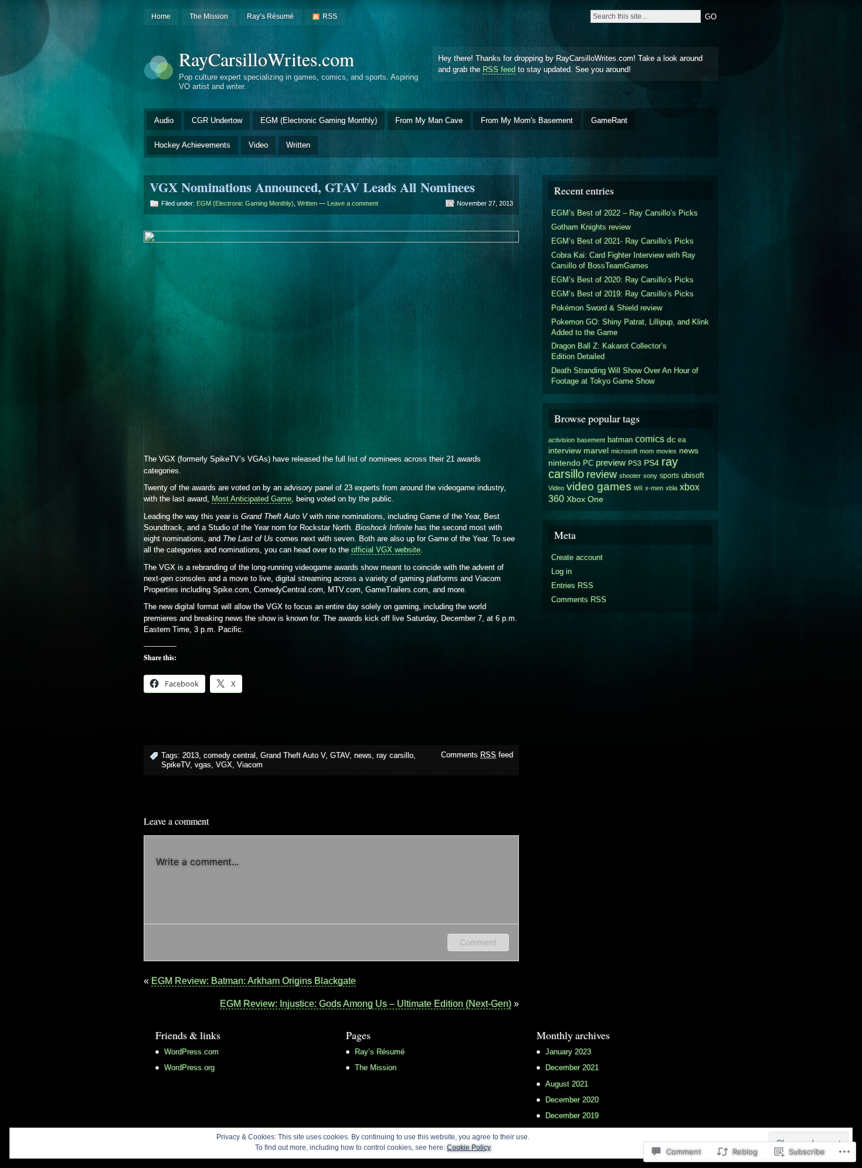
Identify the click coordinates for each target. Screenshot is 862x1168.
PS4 (651, 463)
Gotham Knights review (590, 227)
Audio (164, 120)
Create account (577, 557)
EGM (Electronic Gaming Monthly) (318, 120)
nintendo (564, 462)
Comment (478, 942)
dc (671, 439)
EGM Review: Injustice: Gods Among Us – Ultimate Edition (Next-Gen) (365, 1004)
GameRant (609, 120)
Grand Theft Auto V (292, 755)
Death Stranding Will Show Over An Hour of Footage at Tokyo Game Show (624, 375)
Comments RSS (578, 599)
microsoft (624, 451)
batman (620, 439)
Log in (561, 571)
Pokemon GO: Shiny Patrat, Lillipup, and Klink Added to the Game (630, 327)
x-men (654, 487)
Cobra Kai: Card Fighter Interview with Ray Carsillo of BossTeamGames (623, 260)
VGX (224, 764)
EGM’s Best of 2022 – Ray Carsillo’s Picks (624, 213)
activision (561, 439)
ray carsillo (394, 755)
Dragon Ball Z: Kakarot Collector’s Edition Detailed (609, 351)
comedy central (229, 755)
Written (298, 145)
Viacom (250, 764)
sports (669, 476)
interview (564, 450)
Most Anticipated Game (251, 498)
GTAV (339, 755)
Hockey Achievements (192, 145)
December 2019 (572, 1115)
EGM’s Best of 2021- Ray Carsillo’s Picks (622, 241)
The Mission (208, 16)
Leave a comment (352, 203)
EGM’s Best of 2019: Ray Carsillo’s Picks (622, 293)
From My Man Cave (429, 120)
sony (650, 475)
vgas (203, 764)
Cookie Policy (469, 1147)
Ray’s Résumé (270, 16)
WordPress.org (189, 1067)
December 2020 (572, 1099)
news (363, 755)
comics (649, 439)
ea (682, 440)
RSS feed (499, 69)
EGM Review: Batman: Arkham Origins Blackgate (253, 981)
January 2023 (568, 1051)
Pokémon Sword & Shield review (606, 307)
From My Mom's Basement (527, 120)
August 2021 (566, 1084)
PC (588, 463)
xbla (671, 487)
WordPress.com (191, 1051)
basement (591, 439)
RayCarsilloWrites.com (266, 58)
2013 (190, 755)
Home (161, 16)
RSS (330, 16)
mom (647, 451)
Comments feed (477, 754)
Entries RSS (572, 585)
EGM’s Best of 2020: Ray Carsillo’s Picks (622, 279)
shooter (630, 475)
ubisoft (692, 475)
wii (638, 488)
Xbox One (584, 499)
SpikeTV (175, 764)
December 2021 (572, 1067)
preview (611, 462)
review (601, 474)
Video (258, 145)
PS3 (635, 463)
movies (666, 451)
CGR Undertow (217, 120)
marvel (596, 450)
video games (599, 486)
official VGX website (385, 549)
